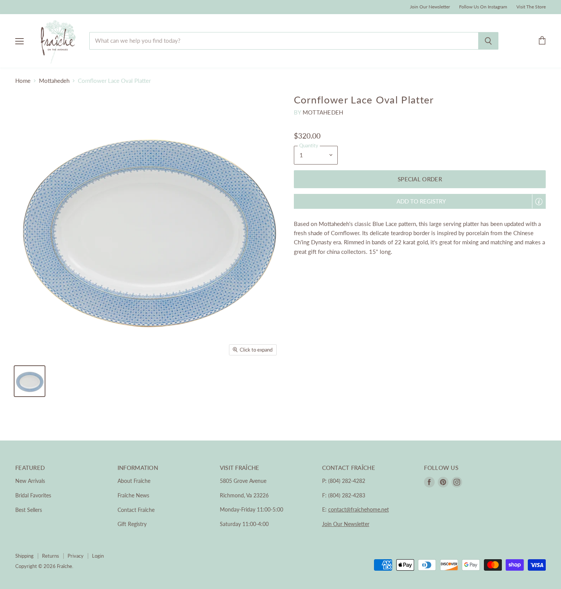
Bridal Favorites (33, 495)
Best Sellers (28, 510)
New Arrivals (30, 481)
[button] (420, 201)
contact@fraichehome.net (358, 509)
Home (23, 80)
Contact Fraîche (136, 510)
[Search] (488, 41)
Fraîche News (133, 495)
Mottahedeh (54, 80)
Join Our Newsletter (430, 7)
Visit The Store (531, 7)
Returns (50, 556)
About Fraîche (134, 481)
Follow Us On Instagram (483, 7)
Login (98, 556)
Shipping (24, 556)
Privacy (76, 556)
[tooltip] (539, 201)
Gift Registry (132, 524)
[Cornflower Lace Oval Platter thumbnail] (30, 381)
